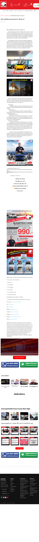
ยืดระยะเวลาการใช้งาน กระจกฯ (34, 386)
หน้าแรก (2, 15)
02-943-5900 (11, 6)
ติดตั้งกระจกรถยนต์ (24, 481)
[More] (24, 24)
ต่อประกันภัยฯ (23, 497)
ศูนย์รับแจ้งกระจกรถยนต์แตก (33, 488)
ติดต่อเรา (32, 495)
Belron (11, 480)
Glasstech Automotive (25, 6)
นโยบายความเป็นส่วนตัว (33, 493)
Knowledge (32, 485)
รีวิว (31, 486)
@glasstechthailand (13, 319)
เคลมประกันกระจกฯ (24, 492)
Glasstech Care (23, 490)
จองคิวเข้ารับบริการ (34, 490)
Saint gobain (13, 486)
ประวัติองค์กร (32, 480)
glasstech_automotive (15, 314)
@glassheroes (30, 5)
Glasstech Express (24, 493)
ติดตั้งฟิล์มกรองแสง (24, 486)
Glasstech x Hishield (22, 495)
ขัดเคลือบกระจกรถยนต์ (23, 488)
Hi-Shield (12, 489)
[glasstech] (3, 4)
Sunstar (12, 483)
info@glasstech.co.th (16, 5)
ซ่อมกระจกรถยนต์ (24, 480)
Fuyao (11, 488)
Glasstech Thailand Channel (15, 316)
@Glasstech (11, 306)
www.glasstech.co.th (14, 309)
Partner (12, 491)
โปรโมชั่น (31, 481)
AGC (11, 485)
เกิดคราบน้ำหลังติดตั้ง (24, 386)
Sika (11, 481)
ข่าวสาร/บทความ (6, 15)
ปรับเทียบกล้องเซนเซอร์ (23, 484)
